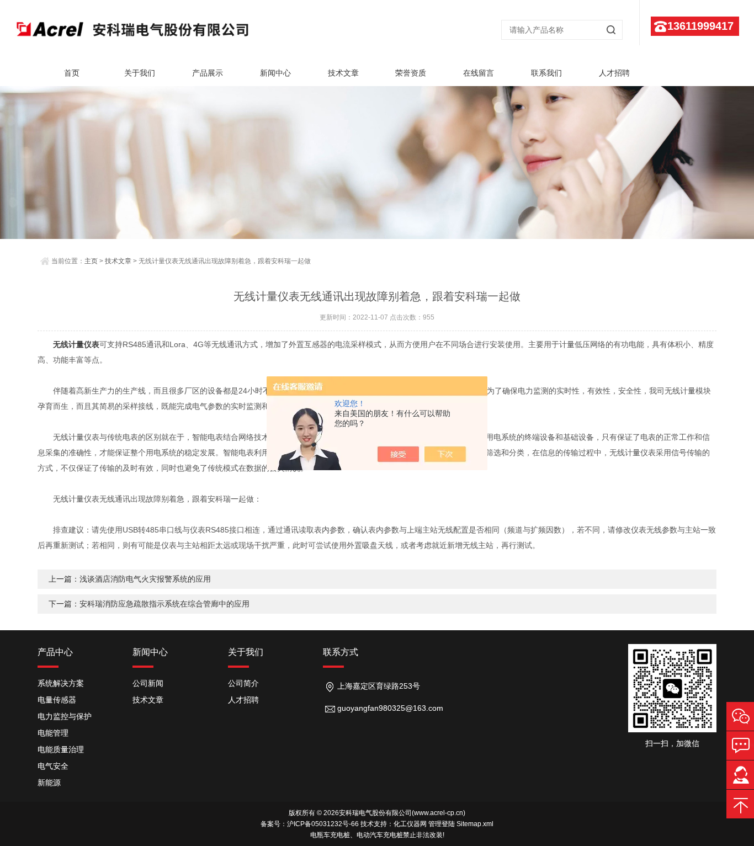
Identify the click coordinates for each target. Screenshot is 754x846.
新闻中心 (275, 72)
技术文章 (343, 72)
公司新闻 (147, 683)
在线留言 (478, 72)
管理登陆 (441, 824)
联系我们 (546, 72)
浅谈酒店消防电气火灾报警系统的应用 (145, 578)
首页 (71, 72)
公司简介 (243, 683)
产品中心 (55, 652)
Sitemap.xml (474, 824)
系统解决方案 (61, 683)
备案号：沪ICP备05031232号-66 (310, 824)
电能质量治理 (61, 749)
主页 (91, 261)
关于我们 (139, 72)
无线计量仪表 (76, 344)
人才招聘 (614, 72)
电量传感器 (57, 699)
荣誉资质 (410, 72)
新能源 (49, 782)
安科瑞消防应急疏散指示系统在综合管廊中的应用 (164, 603)
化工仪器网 (410, 824)
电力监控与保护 (65, 716)
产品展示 (207, 72)
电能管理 (53, 732)
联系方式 (340, 652)
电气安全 (53, 766)
